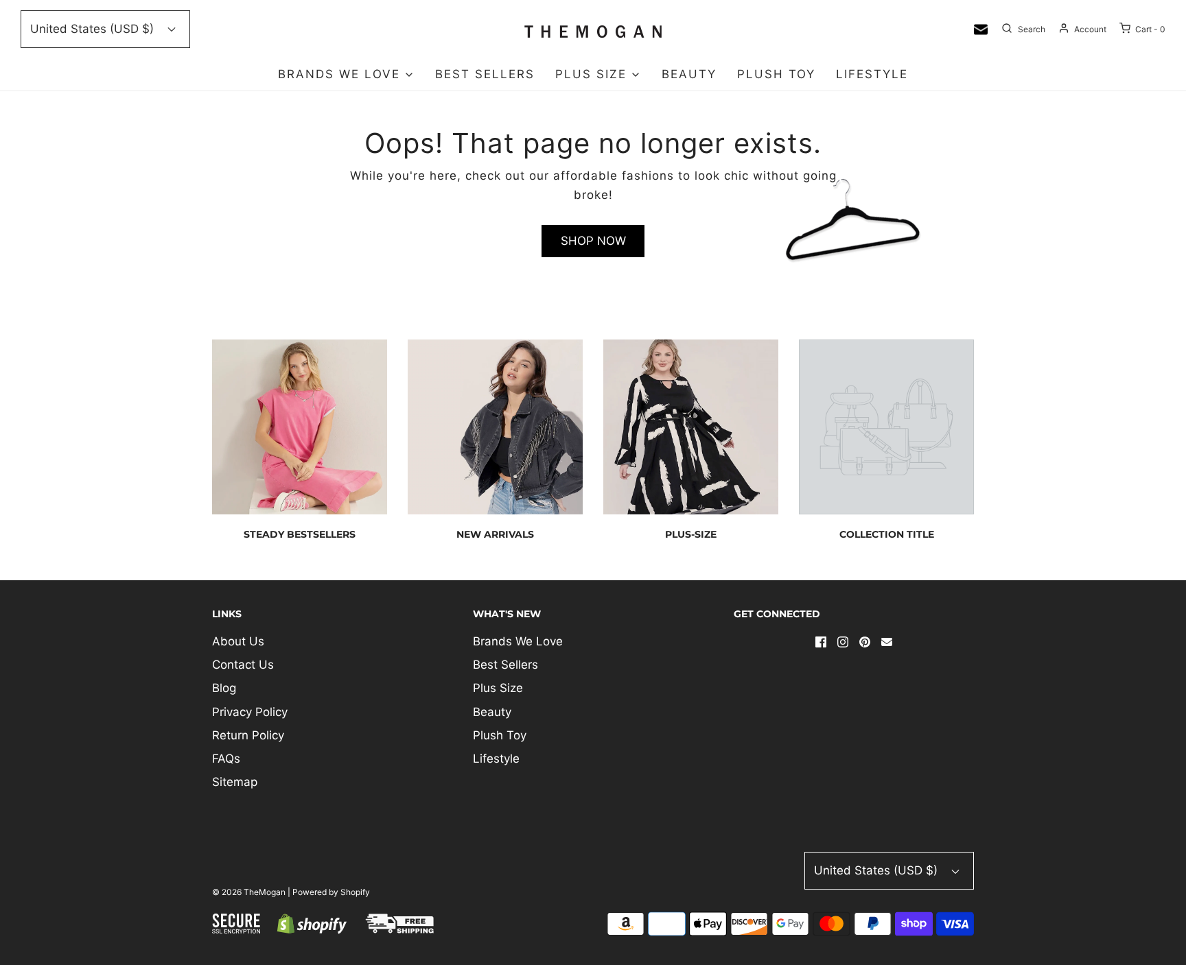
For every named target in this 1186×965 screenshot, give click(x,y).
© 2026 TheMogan (249, 892)
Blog (224, 688)
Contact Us (243, 664)
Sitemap (234, 782)
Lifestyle (872, 74)
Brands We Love (518, 641)
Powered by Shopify (331, 892)
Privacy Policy (250, 712)
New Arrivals (495, 534)
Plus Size (498, 688)
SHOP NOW (593, 241)
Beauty (689, 74)
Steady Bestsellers (300, 534)
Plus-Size (691, 534)
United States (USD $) (93, 29)
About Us (238, 641)
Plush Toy (776, 74)
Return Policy (248, 735)
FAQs (226, 758)
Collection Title (886, 534)
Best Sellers (485, 74)
